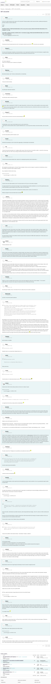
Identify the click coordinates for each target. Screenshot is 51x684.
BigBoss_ (7, 179)
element (7, 549)
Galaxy (6, 601)
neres (6, 560)
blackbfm (7, 40)
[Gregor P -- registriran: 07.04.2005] (3, 49)
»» (48, 14)
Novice (2, 4)
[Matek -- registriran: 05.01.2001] (3, 86)
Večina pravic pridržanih (22, 680)
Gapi (6, 615)
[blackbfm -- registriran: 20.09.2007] (3, 40)
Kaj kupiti (7, 658)
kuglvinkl (9, 35)
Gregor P (7, 48)
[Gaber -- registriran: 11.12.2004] (3, 156)
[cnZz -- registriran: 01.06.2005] (3, 226)
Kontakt (19, 682)
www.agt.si (5, 664)
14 (23, 656)
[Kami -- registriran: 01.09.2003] (3, 524)
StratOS (7, 131)
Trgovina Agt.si (6, 668)
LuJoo (6, 301)
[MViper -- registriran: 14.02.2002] (3, 569)
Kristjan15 (4, 669)
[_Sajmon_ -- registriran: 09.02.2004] (3, 197)
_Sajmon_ (7, 196)
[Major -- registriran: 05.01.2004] (3, 261)
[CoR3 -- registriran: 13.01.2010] (3, 637)
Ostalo (28, 4)
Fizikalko (7, 276)
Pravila (2, 680)
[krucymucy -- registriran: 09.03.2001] (3, 94)
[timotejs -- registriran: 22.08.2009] (3, 478)
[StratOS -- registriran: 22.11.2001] (3, 131)
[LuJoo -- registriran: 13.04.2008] (3, 302)
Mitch (6, 17)
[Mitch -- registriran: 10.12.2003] (3, 18)
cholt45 (41, 668)
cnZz (6, 225)
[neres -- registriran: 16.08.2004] (3, 561)
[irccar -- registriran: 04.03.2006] (3, 487)
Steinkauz (7, 446)
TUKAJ (28, 32)
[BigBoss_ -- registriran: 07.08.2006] (3, 180)
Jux (6, 146)
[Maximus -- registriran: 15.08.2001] (3, 70)
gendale (41, 672)
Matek (6, 86)
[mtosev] (3, 241)
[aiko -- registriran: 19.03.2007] (3, 501)
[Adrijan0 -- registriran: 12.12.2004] (3, 78)
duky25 (4, 672)
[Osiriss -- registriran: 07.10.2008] (3, 538)
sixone (4, 665)
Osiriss (6, 537)
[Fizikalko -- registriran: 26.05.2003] (3, 277)
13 (22, 656)
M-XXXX (7, 101)
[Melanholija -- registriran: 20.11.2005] (3, 294)
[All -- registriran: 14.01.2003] (3, 121)
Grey (6, 163)
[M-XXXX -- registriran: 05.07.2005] (3, 102)
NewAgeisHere (5, 661)
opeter (6, 355)
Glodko (6, 248)
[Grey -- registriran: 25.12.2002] (3, 164)
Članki (17, 4)
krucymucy (7, 93)
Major (6, 260)
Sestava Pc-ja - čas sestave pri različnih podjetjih (13, 660)
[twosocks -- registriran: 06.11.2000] (3, 418)
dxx (40, 664)
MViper (6, 568)
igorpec (41, 656)
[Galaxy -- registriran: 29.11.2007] (3, 601)
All (6, 120)
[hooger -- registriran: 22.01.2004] (3, 139)
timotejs (7, 477)
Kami (6, 523)
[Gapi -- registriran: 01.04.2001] (3, 616)
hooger (6, 138)
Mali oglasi (12, 4)
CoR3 (6, 637)
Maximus (7, 70)
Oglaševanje (3, 682)
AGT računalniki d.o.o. (7, 672)
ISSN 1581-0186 (37, 682)
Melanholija (7, 293)
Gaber (6, 155)
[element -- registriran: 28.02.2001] (3, 550)
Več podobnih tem (4, 677)
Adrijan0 (7, 78)
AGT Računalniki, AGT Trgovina (9, 656)
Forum (7, 4)
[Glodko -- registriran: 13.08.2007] (3, 249)
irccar (6, 486)
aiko (6, 500)
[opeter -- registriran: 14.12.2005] (3, 356)
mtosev (7, 241)
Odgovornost (37, 680)
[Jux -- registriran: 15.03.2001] (3, 147)
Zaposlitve (23, 4)
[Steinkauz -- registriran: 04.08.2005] (3, 447)
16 (26, 656)
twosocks (7, 417)
